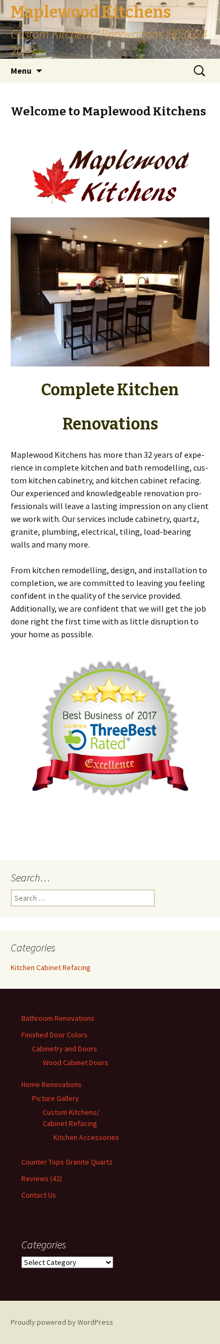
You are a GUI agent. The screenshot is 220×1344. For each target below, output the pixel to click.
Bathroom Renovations (58, 1018)
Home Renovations (51, 1084)
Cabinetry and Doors (64, 1048)
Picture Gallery (55, 1098)
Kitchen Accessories (86, 1137)
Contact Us (38, 1195)
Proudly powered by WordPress (62, 1322)
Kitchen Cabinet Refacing (51, 967)
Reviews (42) (41, 1178)
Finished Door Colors (54, 1035)
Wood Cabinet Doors (75, 1062)
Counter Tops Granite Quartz (67, 1162)
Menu (21, 70)
